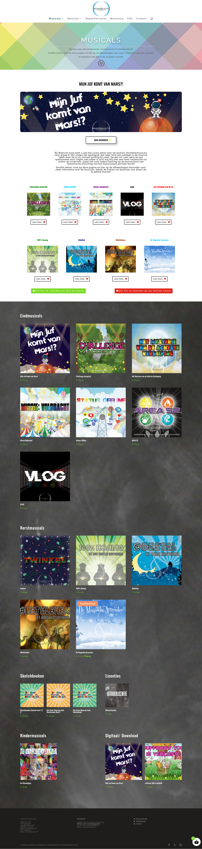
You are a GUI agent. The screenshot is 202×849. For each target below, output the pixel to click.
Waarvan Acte (66, 153)
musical (142, 155)
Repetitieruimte (96, 19)
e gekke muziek (101, 172)
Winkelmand (141, 821)
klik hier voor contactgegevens (88, 824)
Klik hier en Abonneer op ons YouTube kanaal (145, 291)
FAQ (130, 19)
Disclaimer (81, 819)
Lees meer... (37, 222)
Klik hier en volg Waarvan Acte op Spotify (59, 291)
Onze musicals (141, 819)
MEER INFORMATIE (101, 140)
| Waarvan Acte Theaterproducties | (62, 845)
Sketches (73, 19)
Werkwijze (117, 19)
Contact (141, 19)
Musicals (55, 19)
